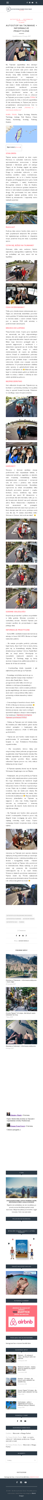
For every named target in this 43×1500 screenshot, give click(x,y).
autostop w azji (12, 922)
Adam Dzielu (23, 941)
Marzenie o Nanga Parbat (22, 1433)
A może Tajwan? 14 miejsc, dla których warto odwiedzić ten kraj (27, 1391)
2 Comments (21, 930)
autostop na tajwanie (14, 918)
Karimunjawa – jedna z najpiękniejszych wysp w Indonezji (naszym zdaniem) (26, 1403)
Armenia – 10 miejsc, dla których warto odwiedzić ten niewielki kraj (26, 1380)
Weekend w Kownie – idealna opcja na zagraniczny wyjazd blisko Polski (26, 1368)
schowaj (17, 147)
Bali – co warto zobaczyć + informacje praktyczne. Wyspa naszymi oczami (20, 1439)
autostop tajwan (28, 918)
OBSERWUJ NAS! (34, 1477)
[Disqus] (21, 1084)
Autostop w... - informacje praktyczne (21, 20)
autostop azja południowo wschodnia (19, 915)
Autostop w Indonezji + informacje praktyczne (21, 1046)
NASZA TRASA (11, 114)
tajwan (21, 922)
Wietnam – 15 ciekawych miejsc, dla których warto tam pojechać (27, 1356)
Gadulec (8, 1433)
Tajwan (21, 22)
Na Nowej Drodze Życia (14, 1437)
